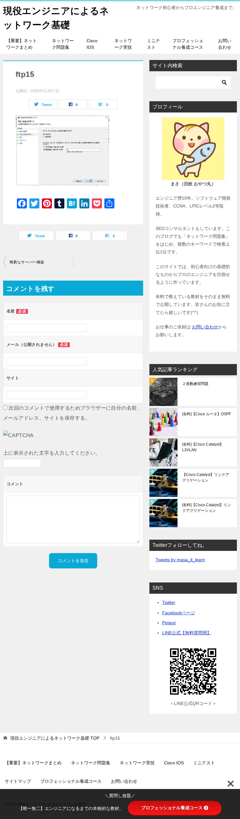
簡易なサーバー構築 (26, 262)
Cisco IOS (92, 44)
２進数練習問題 (195, 384)
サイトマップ (18, 781)
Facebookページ (178, 612)
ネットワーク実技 (123, 44)
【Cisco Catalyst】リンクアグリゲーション (205, 477)
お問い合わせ (224, 44)
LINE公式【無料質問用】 (186, 632)
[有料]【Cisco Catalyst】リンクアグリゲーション (206, 508)
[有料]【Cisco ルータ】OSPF (206, 414)
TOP (54, 738)
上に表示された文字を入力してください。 (52, 453)
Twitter (168, 602)
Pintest (169, 622)
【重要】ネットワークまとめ (21, 44)
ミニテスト (153, 44)
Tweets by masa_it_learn (180, 559)
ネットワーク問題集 (63, 44)
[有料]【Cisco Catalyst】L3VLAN (202, 447)
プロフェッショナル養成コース (187, 44)
